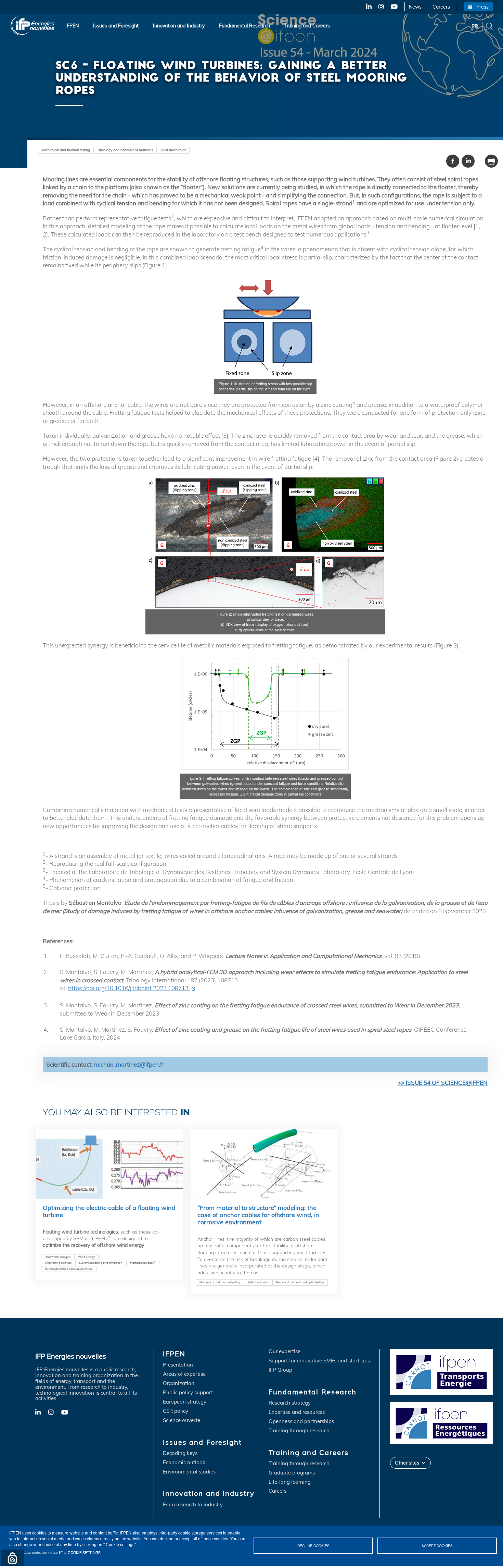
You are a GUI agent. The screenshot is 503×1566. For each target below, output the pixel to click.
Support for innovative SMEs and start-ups (319, 1361)
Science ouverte (181, 1420)
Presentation (178, 1365)
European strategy (184, 1402)
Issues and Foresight (116, 26)
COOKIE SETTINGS (84, 1552)
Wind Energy (86, 1257)
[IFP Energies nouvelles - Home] (32, 25)
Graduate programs (292, 1473)
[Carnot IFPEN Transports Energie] (441, 1371)
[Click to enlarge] (265, 327)
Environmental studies (189, 1472)
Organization (178, 1383)
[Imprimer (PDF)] (491, 161)
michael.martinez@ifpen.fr (129, 1064)
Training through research (299, 1431)
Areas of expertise (184, 1374)
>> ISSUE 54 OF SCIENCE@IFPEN (443, 1082)
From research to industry (193, 1505)
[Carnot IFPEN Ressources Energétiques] (441, 1423)
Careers (441, 7)
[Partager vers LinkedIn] (468, 161)
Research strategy (290, 1403)
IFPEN (72, 26)
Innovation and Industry (179, 26)
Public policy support (188, 1393)
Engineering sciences (58, 1262)
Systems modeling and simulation (100, 1262)
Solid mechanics (173, 150)
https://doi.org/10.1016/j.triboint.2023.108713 (129, 988)
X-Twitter (381, 7)
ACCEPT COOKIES (437, 1545)
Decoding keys (180, 1453)
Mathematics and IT (143, 1262)
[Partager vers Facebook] (452, 161)
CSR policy (175, 1411)
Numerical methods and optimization (69, 1269)
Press (482, 7)
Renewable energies (57, 1257)
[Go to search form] (489, 25)
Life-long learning (290, 1482)
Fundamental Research (244, 26)
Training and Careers (307, 26)
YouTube (393, 7)
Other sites (407, 1463)
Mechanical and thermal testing (65, 150)
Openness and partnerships (301, 1421)
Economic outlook (184, 1463)
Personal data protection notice (33, 1552)
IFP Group (280, 1370)
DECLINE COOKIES (313, 1545)
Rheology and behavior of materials (125, 150)
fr (475, 25)
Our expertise (284, 1352)
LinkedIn (366, 7)
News (415, 7)
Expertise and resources (297, 1412)
